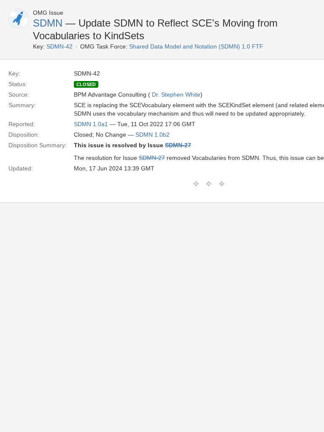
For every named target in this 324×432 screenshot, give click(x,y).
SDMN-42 (59, 46)
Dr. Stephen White (176, 94)
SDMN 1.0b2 (152, 134)
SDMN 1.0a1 (91, 124)
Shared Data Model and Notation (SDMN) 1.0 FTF (196, 46)
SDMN (47, 23)
